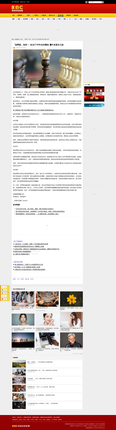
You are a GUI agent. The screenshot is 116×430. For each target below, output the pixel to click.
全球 (43, 19)
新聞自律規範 (35, 417)
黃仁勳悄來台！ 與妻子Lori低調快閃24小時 (29, 264)
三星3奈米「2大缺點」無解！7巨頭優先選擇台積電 (31, 244)
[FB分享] (4, 287)
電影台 (36, 419)
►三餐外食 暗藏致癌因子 (21, 254)
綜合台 (24, 419)
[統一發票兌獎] (94, 106)
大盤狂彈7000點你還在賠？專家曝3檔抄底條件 (30, 269)
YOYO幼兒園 (54, 419)
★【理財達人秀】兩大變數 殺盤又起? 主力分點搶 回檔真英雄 (32, 110)
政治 (37, 19)
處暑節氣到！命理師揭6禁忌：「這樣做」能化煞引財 (23, 349)
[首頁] (17, 8)
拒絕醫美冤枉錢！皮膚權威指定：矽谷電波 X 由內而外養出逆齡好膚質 (47, 329)
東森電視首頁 (15, 419)
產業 (32, 19)
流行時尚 (94, 19)
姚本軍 (31, 279)
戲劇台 (28, 419)
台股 (48, 19)
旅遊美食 (76, 15)
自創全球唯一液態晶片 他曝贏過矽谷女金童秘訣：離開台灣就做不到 (37, 249)
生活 (75, 19)
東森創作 (60, 419)
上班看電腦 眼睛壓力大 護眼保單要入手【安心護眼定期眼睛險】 (71, 329)
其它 (101, 19)
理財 (65, 19)
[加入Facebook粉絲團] (4, 296)
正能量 (87, 19)
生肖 (18, 279)
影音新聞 (25, 19)
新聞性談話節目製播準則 (46, 417)
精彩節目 (68, 15)
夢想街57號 (52, 15)
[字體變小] (4, 293)
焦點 (19, 19)
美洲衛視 (48, 419)
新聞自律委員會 (27, 417)
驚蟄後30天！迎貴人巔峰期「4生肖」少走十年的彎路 (71, 308)
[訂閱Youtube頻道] (4, 299)
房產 (54, 19)
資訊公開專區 (56, 417)
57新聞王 (36, 15)
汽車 (59, 19)
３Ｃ (70, 19)
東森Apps (23, 1)
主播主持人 (19, 417)
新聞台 (20, 419)
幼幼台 (32, 419)
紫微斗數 (27, 279)
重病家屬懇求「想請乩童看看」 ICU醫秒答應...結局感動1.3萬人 (37, 214)
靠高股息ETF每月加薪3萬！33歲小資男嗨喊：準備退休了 (47, 349)
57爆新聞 (43, 15)
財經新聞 (19, 15)
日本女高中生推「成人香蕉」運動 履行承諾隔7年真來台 (35, 209)
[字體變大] (4, 290)
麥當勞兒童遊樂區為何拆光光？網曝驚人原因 (29, 246)
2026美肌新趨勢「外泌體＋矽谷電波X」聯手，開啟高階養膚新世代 (23, 329)
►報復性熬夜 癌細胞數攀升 (22, 251)
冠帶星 (22, 279)
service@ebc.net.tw (101, 425)
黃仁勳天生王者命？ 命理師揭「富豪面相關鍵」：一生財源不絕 (71, 349)
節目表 (14, 417)
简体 (28, 1)
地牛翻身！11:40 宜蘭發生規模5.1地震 (27, 267)
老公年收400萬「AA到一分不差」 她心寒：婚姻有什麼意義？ (23, 308)
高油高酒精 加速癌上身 (42, 307)
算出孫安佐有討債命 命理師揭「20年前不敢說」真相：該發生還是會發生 (40, 211)
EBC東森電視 (15, 1)
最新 (13, 19)
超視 (44, 419)
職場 (81, 19)
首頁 (13, 15)
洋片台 (40, 419)
